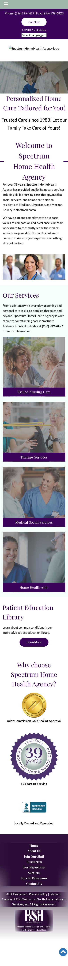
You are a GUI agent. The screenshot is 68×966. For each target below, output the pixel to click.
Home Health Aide (34, 587)
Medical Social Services (34, 522)
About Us (34, 851)
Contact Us (34, 883)
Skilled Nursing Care (34, 391)
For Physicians (34, 867)
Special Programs (34, 878)
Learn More (34, 642)
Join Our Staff (34, 856)
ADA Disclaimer (16, 894)
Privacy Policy (38, 894)
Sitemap (55, 894)
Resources (34, 862)
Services (34, 873)
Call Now (34, 22)
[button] (63, 952)
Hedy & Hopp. (40, 929)
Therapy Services (34, 457)
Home (34, 845)
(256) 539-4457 (24, 13)
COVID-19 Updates (34, 30)
